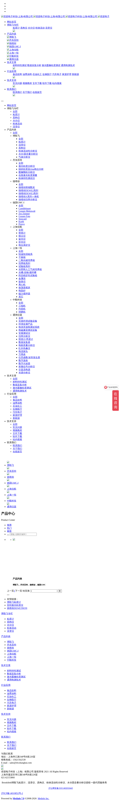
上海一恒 (14, 53)
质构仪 (23, 28)
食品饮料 (17, 74)
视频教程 (27, 83)
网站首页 (11, 22)
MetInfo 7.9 (18, 798)
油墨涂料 (27, 74)
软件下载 (47, 83)
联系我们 (17, 92)
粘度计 (16, 28)
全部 (15, 111)
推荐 (9, 525)
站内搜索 (57, 83)
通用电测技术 (68, 65)
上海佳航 (14, 49)
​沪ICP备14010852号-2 (12, 793)
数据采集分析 (34, 65)
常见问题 (17, 83)
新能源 (75, 74)
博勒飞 (12, 37)
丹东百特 (14, 40)
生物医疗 (47, 74)
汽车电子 (57, 74)
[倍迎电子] (49, 16)
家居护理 (66, 74)
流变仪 (48, 28)
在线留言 (37, 92)
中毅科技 (14, 56)
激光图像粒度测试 (51, 65)
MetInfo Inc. (43, 798)
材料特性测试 (20, 65)
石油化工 (37, 74)
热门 (9, 528)
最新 (9, 531)
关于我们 (27, 92)
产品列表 (11, 34)
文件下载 (37, 83)
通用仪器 (14, 59)
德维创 (12, 43)
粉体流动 (40, 28)
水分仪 (31, 28)
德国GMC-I (15, 46)
